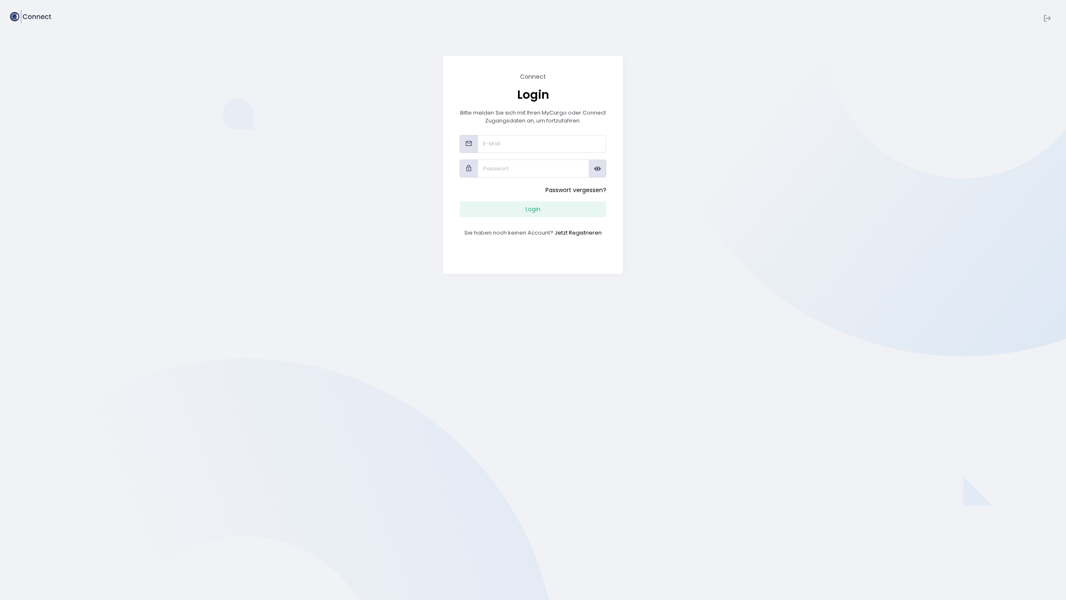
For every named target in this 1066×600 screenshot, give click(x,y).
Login (533, 209)
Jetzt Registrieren (578, 233)
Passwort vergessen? (575, 190)
